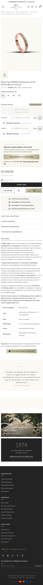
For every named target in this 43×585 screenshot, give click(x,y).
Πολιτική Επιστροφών (7, 485)
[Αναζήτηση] (28, 7)
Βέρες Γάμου (10, 12)
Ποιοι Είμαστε (5, 529)
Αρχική (3, 12)
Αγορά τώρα (21, 185)
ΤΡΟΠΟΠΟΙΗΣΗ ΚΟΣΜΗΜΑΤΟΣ (11, 232)
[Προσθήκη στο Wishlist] (18, 190)
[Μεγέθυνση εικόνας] (21, 44)
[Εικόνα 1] (4, 74)
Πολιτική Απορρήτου (7, 488)
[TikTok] (22, 555)
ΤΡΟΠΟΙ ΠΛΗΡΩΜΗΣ (8, 221)
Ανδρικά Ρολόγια (6, 515)
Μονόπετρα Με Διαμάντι (8, 506)
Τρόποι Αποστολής (6, 479)
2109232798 (31, 2)
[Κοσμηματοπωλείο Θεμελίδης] (16, 7)
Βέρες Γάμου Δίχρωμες (22, 12)
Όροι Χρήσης (5, 491)
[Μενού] (3, 7)
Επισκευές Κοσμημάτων (8, 536)
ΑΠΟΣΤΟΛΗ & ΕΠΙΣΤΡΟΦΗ (10, 216)
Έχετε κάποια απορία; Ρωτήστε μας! (21, 351)
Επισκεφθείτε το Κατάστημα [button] (21, 157)
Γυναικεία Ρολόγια (6, 518)
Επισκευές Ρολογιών (7, 533)
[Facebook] (3, 555)
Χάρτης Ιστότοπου (29, 577)
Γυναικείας (4, 117)
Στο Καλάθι (7, 190)
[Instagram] (13, 555)
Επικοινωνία (5, 542)
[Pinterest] (18, 555)
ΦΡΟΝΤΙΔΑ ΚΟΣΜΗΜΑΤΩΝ (10, 226)
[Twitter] (8, 555)
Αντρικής (3, 128)
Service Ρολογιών (6, 539)
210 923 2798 (18, 161)
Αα (35, 117)
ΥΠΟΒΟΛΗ (38, 566)
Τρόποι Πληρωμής (6, 482)
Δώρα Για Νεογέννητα (7, 512)
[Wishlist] (32, 7)
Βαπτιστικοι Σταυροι (7, 509)
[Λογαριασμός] (36, 7)
